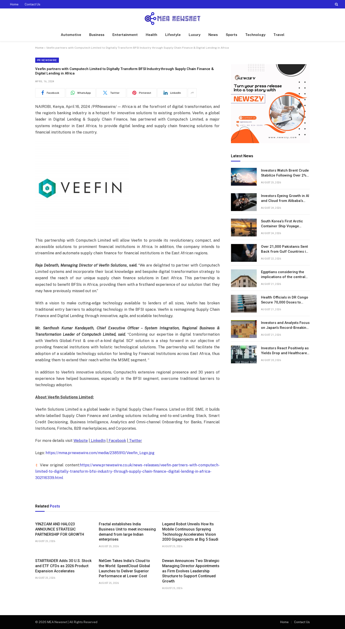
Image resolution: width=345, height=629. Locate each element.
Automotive (71, 35)
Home (14, 4)
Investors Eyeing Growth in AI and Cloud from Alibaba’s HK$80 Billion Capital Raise (285, 199)
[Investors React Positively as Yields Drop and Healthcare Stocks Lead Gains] (244, 354)
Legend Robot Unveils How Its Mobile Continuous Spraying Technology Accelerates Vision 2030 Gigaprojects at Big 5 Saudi (190, 532)
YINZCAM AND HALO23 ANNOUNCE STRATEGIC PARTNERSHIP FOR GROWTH (59, 529)
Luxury (194, 35)
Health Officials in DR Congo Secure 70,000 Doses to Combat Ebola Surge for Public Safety (284, 300)
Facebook (117, 440)
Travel (278, 35)
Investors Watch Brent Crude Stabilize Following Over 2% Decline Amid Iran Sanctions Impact (285, 173)
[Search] (336, 4)
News (213, 35)
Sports (231, 35)
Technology (255, 35)
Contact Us (32, 4)
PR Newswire (47, 60)
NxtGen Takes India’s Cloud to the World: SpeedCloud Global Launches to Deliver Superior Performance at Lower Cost (124, 568)
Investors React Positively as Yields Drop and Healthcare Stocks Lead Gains (285, 351)
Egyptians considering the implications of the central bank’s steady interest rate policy (283, 275)
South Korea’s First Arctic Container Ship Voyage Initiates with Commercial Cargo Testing (282, 224)
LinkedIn (98, 440)
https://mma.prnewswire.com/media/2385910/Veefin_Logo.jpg (100, 453)
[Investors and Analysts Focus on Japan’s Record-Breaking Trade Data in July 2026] (244, 329)
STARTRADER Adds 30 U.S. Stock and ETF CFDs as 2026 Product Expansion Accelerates (63, 565)
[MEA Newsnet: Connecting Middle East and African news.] (172, 18)
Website (80, 440)
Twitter (135, 440)
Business (96, 35)
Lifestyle (173, 35)
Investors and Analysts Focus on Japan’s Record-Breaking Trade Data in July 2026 (285, 326)
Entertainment (125, 35)
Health (151, 35)
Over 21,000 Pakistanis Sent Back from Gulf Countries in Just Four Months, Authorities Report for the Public (284, 250)
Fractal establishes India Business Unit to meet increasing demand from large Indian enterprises (127, 532)
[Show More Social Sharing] (192, 93)
